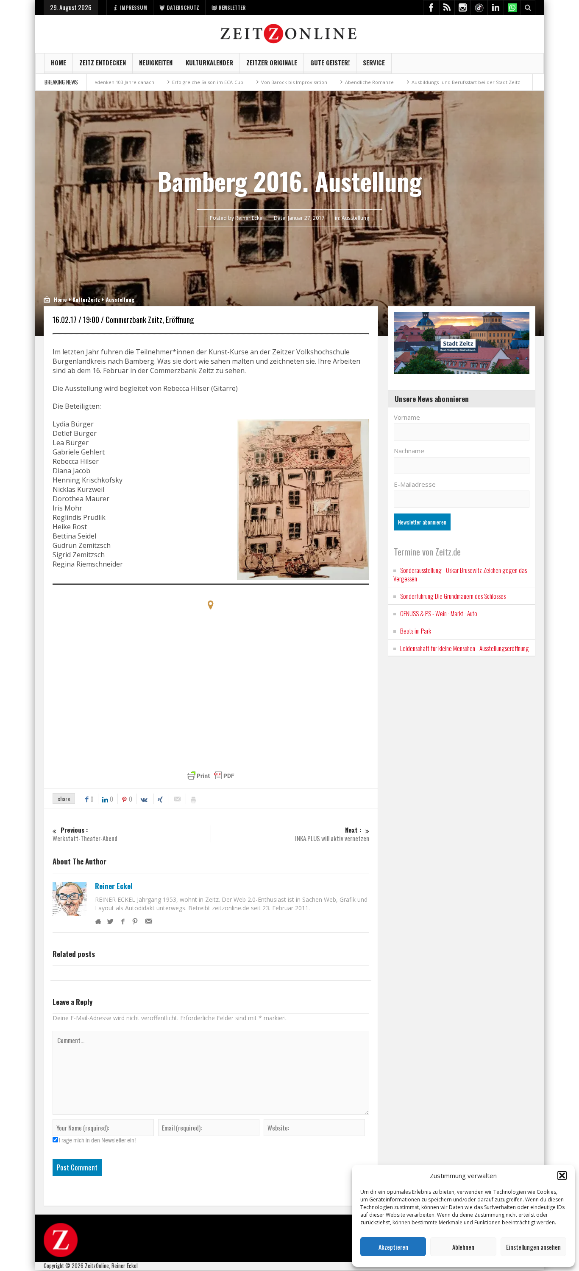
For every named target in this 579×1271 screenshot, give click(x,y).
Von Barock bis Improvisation (252, 82)
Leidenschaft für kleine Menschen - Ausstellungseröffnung (464, 648)
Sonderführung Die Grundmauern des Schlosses (453, 595)
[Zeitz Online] (289, 33)
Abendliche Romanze (327, 82)
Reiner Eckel (114, 886)
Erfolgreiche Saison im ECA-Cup (165, 82)
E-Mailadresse (415, 484)
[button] (562, 1175)
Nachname (409, 450)
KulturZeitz (86, 299)
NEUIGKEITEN (156, 62)
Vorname (407, 417)
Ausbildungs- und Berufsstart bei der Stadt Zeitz (423, 82)
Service (374, 62)
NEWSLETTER (232, 7)
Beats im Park (415, 630)
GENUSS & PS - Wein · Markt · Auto (438, 613)
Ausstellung (355, 218)
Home (58, 62)
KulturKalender (209, 62)
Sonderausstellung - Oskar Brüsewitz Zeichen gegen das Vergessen (460, 574)
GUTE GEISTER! (330, 62)
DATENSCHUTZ (183, 7)
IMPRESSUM (133, 7)
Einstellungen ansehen (533, 1246)
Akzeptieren (393, 1246)
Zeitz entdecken (102, 62)
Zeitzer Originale (271, 62)
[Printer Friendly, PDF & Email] (210, 775)
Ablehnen (463, 1246)
